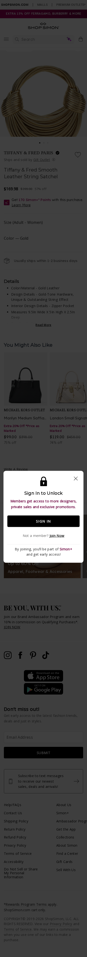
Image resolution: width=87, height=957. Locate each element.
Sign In (43, 521)
